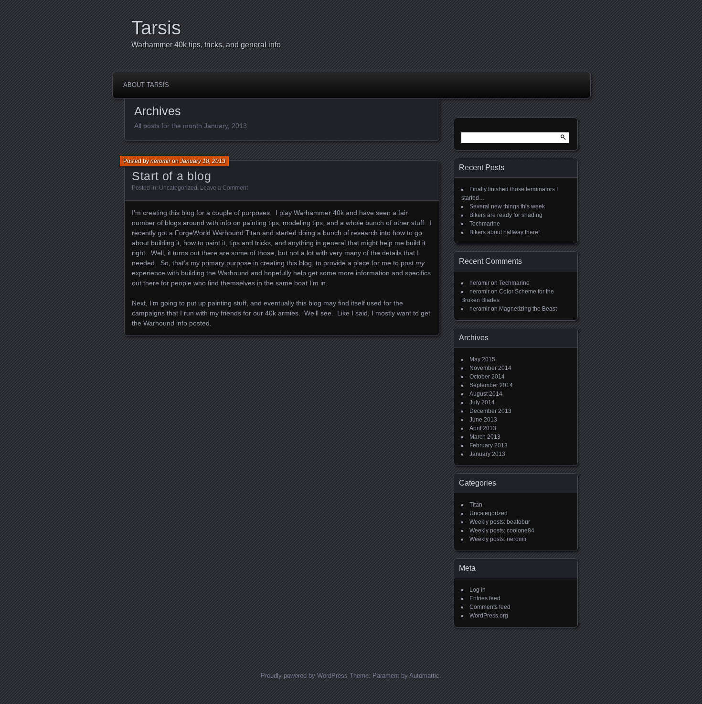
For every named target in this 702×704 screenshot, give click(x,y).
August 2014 (485, 393)
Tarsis (156, 27)
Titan (475, 504)
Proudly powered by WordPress (304, 675)
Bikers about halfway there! (504, 232)
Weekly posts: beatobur (499, 522)
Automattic (424, 675)
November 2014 (490, 368)
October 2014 (487, 376)
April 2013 (482, 428)
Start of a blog (171, 176)
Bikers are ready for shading (505, 215)
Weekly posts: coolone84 (501, 530)
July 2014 (482, 402)
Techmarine (484, 223)
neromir (160, 161)
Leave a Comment (224, 187)
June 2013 (483, 419)
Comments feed (490, 607)
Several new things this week (507, 206)
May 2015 (482, 359)
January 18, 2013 (202, 161)
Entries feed (484, 598)
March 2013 (484, 436)
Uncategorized (178, 187)
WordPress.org (488, 615)
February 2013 (488, 445)
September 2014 (491, 385)
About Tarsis (146, 84)
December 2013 (490, 411)
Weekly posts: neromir (498, 539)
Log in (477, 589)
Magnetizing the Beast (528, 308)
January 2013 (487, 454)
